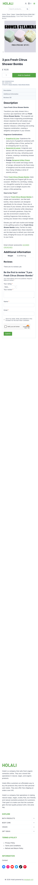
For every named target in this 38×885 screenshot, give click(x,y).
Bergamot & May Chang (21, 160)
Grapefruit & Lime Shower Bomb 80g (18, 474)
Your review (8, 289)
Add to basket (24, 75)
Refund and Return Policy (14, 848)
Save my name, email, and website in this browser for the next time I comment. (19, 319)
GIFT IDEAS (6, 831)
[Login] (26, 3)
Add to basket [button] (10, 388)
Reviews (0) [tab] (7, 97)
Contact (5, 860)
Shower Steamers (13, 84)
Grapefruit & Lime (12, 138)
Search (28, 9)
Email (6, 310)
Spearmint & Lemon (13, 148)
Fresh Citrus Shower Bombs (19, 177)
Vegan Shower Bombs (24, 84)
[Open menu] (34, 3)
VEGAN (4, 827)
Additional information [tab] (11, 94)
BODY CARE (6, 823)
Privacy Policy (10, 843)
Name (6, 301)
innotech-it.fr (28, 879)
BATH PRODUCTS (8, 818)
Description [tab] (7, 90)
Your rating (8, 284)
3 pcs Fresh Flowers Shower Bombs (18, 381)
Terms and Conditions (13, 846)
